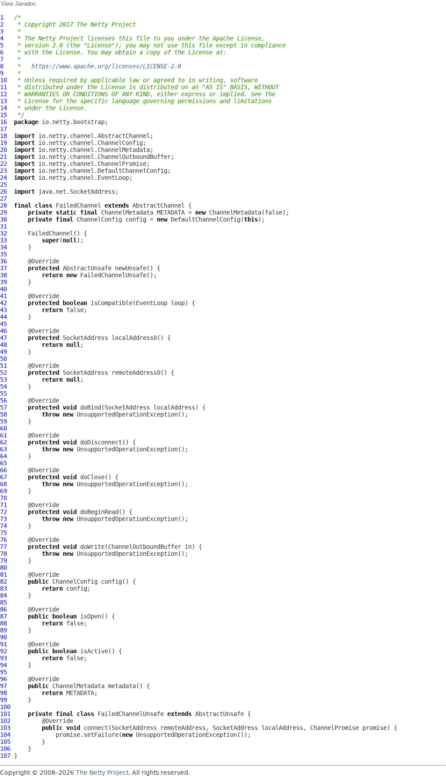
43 (3, 309)
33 (3, 240)
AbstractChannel (158, 205)
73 (3, 518)
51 (3, 365)
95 (3, 672)
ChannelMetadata (127, 212)
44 (3, 316)
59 (3, 421)
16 (3, 121)
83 (3, 588)
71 (3, 504)
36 (3, 261)
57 (3, 407)
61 (3, 435)
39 (3, 282)
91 (3, 644)
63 (3, 449)
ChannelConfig (99, 219)
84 (3, 595)
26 (3, 191)
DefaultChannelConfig (205, 219)
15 (3, 114)
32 (3, 233)
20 (3, 149)
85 (3, 602)
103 (5, 727)
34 (3, 247)
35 (3, 254)
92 (3, 651)
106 (5, 748)
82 (3, 581)
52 (3, 372)
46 (3, 330)
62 (3, 442)
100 (5, 706)
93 (3, 658)
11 (3, 87)
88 (3, 623)
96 (3, 678)
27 (3, 198)
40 (3, 289)
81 (3, 574)
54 (3, 386)
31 (3, 226)
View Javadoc (18, 4)
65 (3, 463)
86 (3, 609)
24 (3, 177)
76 (3, 539)
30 (3, 219)
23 (3, 170)
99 (3, 699)
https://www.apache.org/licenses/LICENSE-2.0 (106, 66)
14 (3, 107)
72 (3, 511)
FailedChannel (78, 205)
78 (3, 553)
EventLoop (151, 302)
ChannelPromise (334, 727)
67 (3, 477)
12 (3, 94)
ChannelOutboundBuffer (144, 546)
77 (3, 546)
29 (3, 212)
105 (5, 741)
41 (3, 295)
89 (3, 630)
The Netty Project (102, 772)
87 (3, 616)
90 (3, 637)
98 (3, 692)
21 (3, 156)
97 (3, 685)
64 (3, 456)
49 (3, 351)
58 (3, 414)
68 (3, 483)
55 (3, 393)
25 (3, 184)
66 (3, 470)
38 (3, 275)
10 (3, 80)
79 (3, 560)
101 (5, 713)
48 (3, 344)
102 (5, 720)
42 (3, 302)
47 (3, 337)
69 (3, 490)
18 (3, 135)
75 (3, 532)
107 (5, 755)
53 (3, 379)
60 (3, 428)
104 (5, 734)
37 (3, 268)
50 (3, 358)
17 (3, 128)
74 (3, 525)
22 (3, 163)
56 (3, 400)
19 (3, 142)
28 (3, 205)
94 (3, 665)
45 (3, 323)
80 (3, 567)
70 (3, 497)
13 (3, 100)
